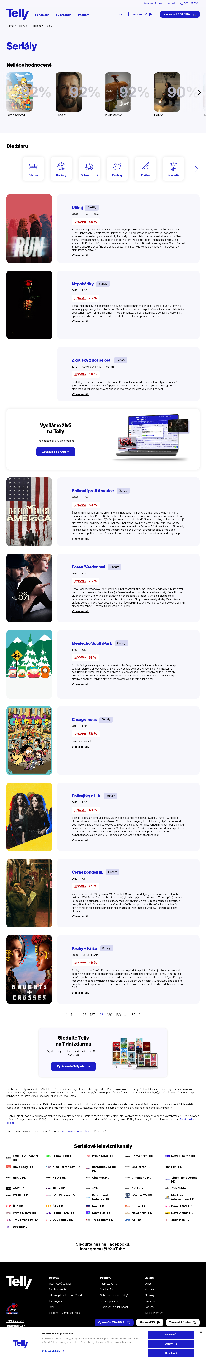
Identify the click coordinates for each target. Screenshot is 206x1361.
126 (84, 1015)
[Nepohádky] (29, 305)
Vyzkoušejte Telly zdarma (73, 1066)
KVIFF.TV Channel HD (25, 1158)
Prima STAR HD (63, 1213)
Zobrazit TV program (55, 452)
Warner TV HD (142, 1195)
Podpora (83, 15)
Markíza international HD (182, 1197)
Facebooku (118, 1244)
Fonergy (149, 1307)
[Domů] (17, 14)
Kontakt (171, 3)
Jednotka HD (180, 1219)
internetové (66, 1131)
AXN (95, 1188)
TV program (63, 15)
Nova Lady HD (23, 1167)
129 (109, 1015)
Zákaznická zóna (153, 3)
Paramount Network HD (100, 1197)
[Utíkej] (29, 228)
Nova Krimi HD (142, 1213)
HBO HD (176, 1167)
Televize (22, 25)
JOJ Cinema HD (63, 1195)
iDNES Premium (154, 1312)
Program (36, 25)
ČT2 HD (57, 1206)
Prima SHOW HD (24, 1213)
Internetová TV (108, 1283)
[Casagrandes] (29, 740)
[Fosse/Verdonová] (29, 588)
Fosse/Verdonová (88, 567)
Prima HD (138, 1206)
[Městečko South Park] (29, 664)
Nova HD (98, 1206)
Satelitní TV (106, 1289)
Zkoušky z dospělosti (91, 360)
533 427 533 (15, 1321)
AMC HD (19, 1188)
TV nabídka (42, 15)
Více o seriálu (80, 255)
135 (132, 1015)
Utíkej (77, 207)
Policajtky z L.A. (86, 795)
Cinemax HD (100, 1177)
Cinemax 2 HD (141, 1177)
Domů (10, 25)
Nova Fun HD (101, 1213)
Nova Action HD (182, 1213)
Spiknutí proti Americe (93, 490)
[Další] (196, 169)
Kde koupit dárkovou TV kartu (66, 1295)
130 (118, 1015)
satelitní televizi (84, 1131)
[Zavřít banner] (201, 1332)
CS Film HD (20, 1195)
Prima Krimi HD (142, 1156)
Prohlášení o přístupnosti (114, 1307)
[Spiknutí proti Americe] (29, 511)
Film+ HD (58, 1188)
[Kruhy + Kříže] (29, 969)
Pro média (150, 1301)
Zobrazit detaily (51, 1351)
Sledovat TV (139, 14)
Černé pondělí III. (87, 872)
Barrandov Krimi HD (104, 1168)
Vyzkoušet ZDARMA (177, 14)
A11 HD (136, 1219)
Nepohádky (83, 284)
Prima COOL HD (63, 1156)
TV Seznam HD (102, 1219)
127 (92, 1015)
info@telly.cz (15, 1326)
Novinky (149, 1295)
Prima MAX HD (102, 1156)
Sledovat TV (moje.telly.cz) (64, 1312)
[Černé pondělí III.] (29, 893)
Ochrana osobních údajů (114, 1295)
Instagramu (91, 1248)
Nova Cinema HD (183, 1156)
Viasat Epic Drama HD (184, 1179)
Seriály (92, 207)
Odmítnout (171, 1353)
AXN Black (139, 1188)
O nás (148, 1283)
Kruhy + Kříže (84, 948)
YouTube (116, 1248)
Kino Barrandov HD (66, 1167)
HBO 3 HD (59, 1177)
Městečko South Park (92, 643)
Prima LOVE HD (181, 1206)
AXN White (178, 1188)
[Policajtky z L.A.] (29, 817)
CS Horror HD (141, 1167)
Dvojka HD (20, 1226)
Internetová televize (60, 1283)
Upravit (169, 1343)
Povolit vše (171, 1334)
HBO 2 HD (19, 1177)
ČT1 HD (18, 1206)
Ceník (52, 1307)
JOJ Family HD (62, 1219)
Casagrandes (84, 719)
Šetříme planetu (109, 1301)
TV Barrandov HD (25, 1219)
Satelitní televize (58, 1289)
